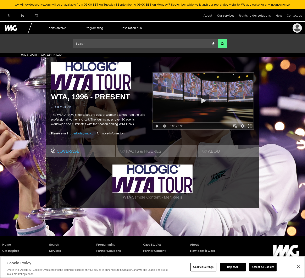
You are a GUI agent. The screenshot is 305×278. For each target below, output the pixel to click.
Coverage (68, 151)
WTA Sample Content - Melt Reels (152, 197)
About (208, 15)
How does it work (202, 251)
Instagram (36, 15)
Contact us (294, 15)
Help (279, 15)
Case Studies (152, 244)
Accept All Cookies (263, 267)
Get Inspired (11, 251)
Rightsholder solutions (255, 15)
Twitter (8, 15)
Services (55, 251)
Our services (225, 15)
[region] (152, 267)
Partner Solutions (108, 251)
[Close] (298, 266)
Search (54, 244)
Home (23, 55)
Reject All (232, 267)
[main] (152, 144)
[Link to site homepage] (13, 33)
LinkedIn (22, 15)
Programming (93, 28)
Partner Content (154, 251)
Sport (33, 55)
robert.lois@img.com (82, 133)
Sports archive (56, 28)
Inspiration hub (132, 28)
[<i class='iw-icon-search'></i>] (222, 43)
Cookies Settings (203, 267)
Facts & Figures (143, 151)
